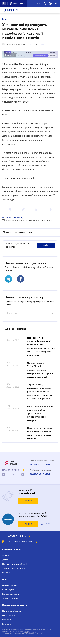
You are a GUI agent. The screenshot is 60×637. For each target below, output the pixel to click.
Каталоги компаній (10, 594)
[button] (4, 3)
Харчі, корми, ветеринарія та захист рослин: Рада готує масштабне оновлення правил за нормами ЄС (40, 391)
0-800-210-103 (40, 464)
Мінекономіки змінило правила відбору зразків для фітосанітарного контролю (40, 413)
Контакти (6, 624)
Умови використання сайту (14, 568)
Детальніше (46, 524)
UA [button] (37, 3)
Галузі (5, 19)
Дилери (5, 560)
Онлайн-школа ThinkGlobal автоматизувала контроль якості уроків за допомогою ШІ (40, 369)
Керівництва (8, 590)
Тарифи (28, 501)
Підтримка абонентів (11, 611)
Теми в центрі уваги (11, 598)
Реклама (6, 573)
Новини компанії (9, 585)
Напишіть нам (8, 615)
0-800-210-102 (40, 474)
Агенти (5, 555)
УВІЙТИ (46, 245)
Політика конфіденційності (14, 564)
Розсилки (6, 620)
